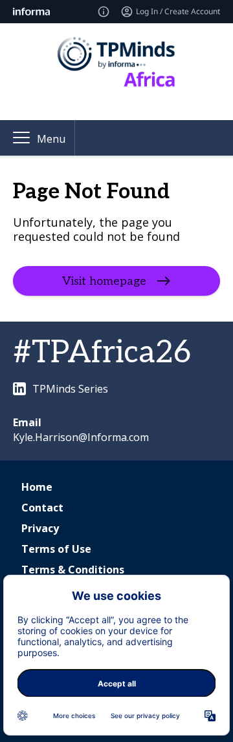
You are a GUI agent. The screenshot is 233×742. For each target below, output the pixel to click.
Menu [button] (51, 139)
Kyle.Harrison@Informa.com (81, 437)
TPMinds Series (70, 389)
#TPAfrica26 (102, 353)
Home (36, 487)
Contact (42, 507)
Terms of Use (56, 549)
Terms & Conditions (72, 569)
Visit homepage (104, 281)
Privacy (40, 528)
